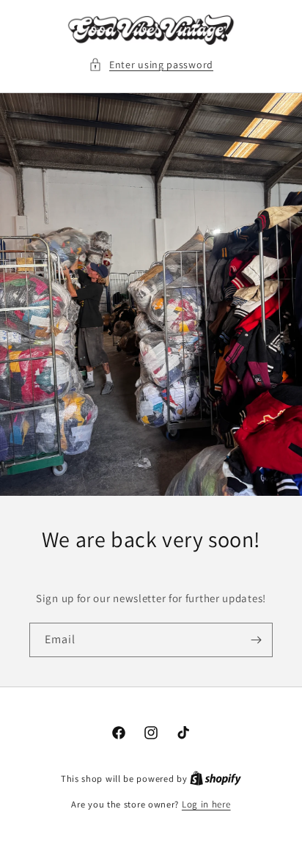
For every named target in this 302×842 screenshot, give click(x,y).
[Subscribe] (256, 640)
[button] (151, 65)
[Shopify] (215, 778)
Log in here (206, 804)
